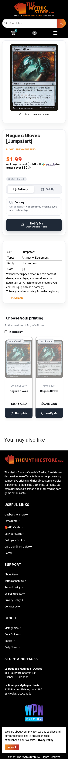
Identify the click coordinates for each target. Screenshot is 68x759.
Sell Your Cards (13, 533)
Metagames (12, 628)
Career (8, 553)
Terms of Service (14, 580)
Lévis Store (11, 520)
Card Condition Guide (17, 546)
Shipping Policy (13, 593)
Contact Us (11, 606)
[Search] (61, 23)
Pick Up (50, 189)
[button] (34, 166)
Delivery (23, 189)
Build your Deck (13, 540)
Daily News (11, 647)
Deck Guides (12, 634)
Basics (8, 640)
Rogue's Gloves (19, 391)
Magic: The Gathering (21, 149)
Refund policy (12, 587)
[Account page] (34, 33)
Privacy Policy (13, 600)
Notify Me (21, 413)
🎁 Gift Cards (12, 527)
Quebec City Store (15, 514)
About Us (10, 574)
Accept (12, 747)
